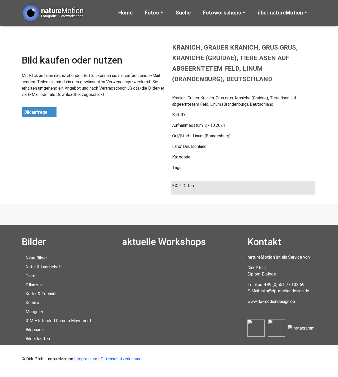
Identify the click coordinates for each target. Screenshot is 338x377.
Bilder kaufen (38, 338)
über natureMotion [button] (280, 12)
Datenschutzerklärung (121, 358)
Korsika (32, 302)
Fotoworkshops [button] (222, 12)
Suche (183, 12)
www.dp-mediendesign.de (271, 301)
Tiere (30, 275)
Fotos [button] (152, 12)
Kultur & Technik (41, 293)
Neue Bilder (36, 257)
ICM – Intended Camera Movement (58, 320)
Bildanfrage (35, 112)
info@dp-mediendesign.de (285, 290)
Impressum (87, 358)
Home (125, 12)
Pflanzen (34, 284)
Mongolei (34, 311)
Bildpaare (34, 329)
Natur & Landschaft (44, 266)
